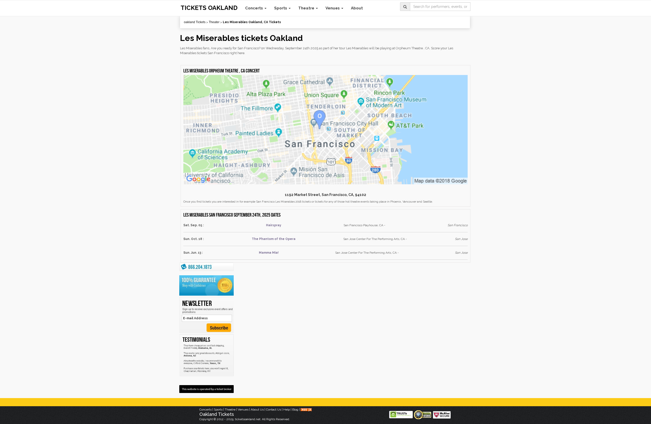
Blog (295, 409)
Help (286, 409)
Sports (281, 8)
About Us (257, 409)
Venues (333, 8)
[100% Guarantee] (206, 285)
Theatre (306, 8)
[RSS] (306, 409)
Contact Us (273, 409)
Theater (214, 22)
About (357, 8)
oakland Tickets (194, 22)
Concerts (254, 8)
